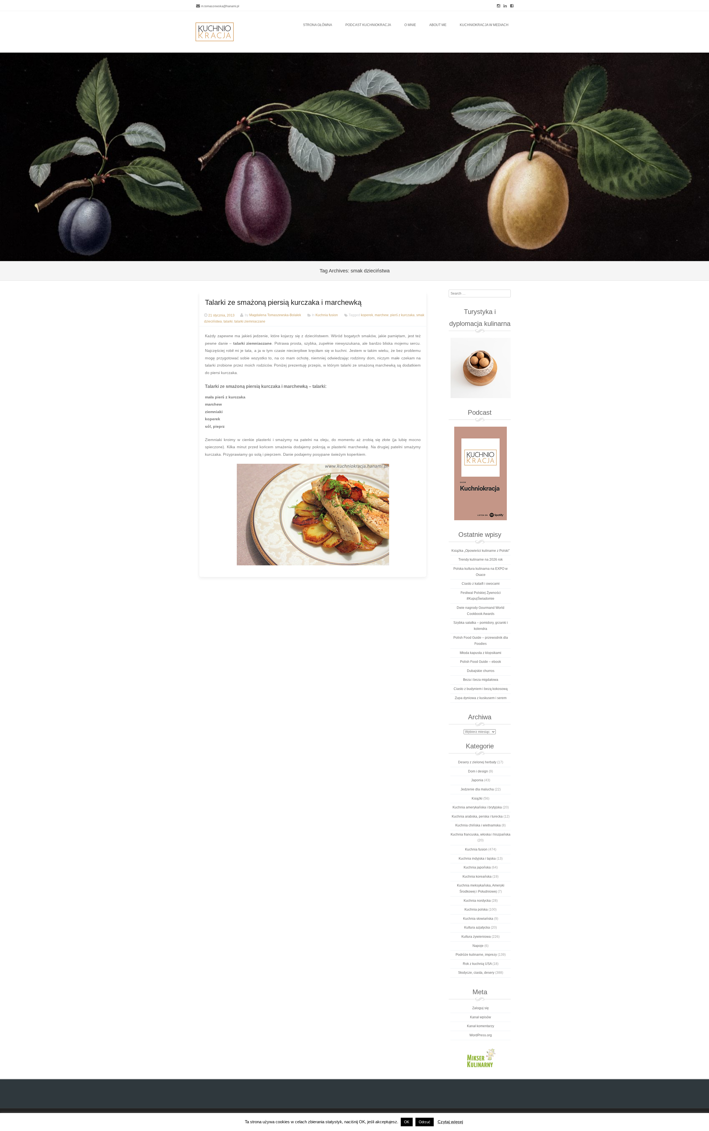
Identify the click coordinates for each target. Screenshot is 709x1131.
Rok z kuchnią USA (477, 964)
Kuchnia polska (476, 909)
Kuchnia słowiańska (478, 919)
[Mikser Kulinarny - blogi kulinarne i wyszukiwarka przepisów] (480, 1057)
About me (437, 25)
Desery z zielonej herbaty (477, 762)
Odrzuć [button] (424, 1122)
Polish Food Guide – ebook (480, 662)
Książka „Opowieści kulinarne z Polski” (480, 551)
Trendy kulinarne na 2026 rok (480, 559)
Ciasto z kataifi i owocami (481, 584)
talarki (228, 322)
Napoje (478, 946)
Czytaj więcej (450, 1121)
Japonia (477, 780)
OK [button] (406, 1122)
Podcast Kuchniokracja (368, 25)
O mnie (410, 25)
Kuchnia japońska (477, 867)
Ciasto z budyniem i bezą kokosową (481, 689)
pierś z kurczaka (402, 315)
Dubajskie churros (480, 671)
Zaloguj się (480, 1008)
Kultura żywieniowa (476, 937)
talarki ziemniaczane (249, 322)
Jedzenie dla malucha (477, 789)
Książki (477, 798)
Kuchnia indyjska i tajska (477, 859)
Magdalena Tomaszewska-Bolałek (275, 315)
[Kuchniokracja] (214, 32)
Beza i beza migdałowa (480, 680)
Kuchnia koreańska (477, 876)
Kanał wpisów (480, 1017)
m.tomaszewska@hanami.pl (220, 6)
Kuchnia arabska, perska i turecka (477, 816)
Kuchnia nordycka (477, 901)
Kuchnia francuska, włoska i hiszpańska (480, 834)
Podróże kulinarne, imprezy (476, 955)
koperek (367, 315)
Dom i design (478, 771)
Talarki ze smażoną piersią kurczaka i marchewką (283, 302)
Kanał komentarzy (480, 1026)
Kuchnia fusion (326, 315)
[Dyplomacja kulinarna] (480, 368)
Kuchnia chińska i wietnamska (478, 825)
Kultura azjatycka (477, 927)
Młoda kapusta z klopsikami (480, 653)
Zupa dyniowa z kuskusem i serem (481, 698)
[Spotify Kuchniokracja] (480, 473)
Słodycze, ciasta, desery (476, 973)
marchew (382, 315)
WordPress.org (480, 1035)
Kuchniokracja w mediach (484, 25)
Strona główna (317, 25)
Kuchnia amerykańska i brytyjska (477, 807)
